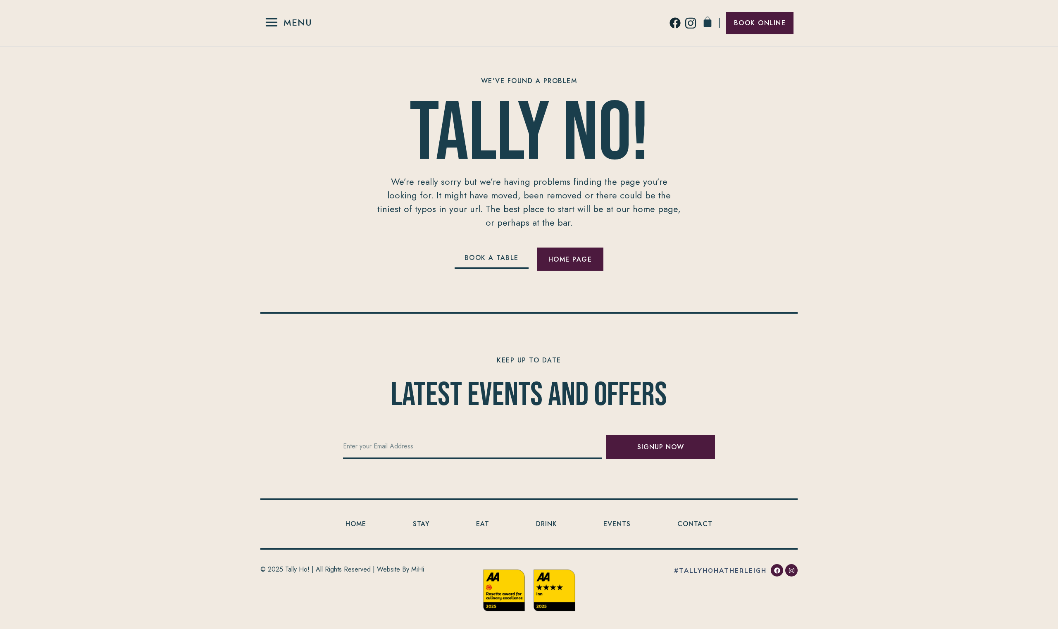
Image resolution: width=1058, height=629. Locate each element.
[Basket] (707, 22)
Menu (298, 22)
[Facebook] (777, 570)
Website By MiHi (400, 569)
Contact (694, 524)
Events (617, 524)
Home (356, 524)
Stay (421, 524)
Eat (482, 524)
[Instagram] (791, 570)
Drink (546, 524)
